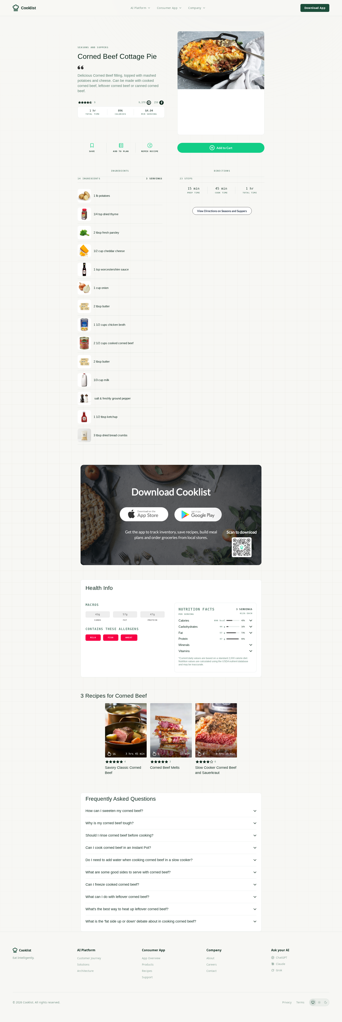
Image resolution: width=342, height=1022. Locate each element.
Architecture (85, 971)
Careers (211, 964)
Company (194, 8)
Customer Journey (89, 958)
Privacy (287, 1002)
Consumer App (167, 8)
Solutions (83, 964)
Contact (211, 971)
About (210, 958)
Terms (300, 1002)
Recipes (147, 971)
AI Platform (138, 8)
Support (147, 977)
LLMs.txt (272, 1002)
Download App (314, 8)
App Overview (151, 958)
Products (148, 964)
